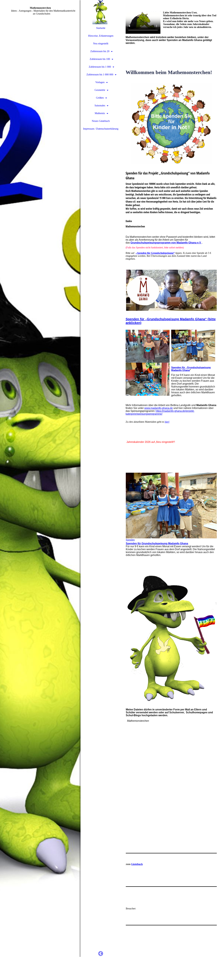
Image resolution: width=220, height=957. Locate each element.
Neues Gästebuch (101, 121)
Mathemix (100, 113)
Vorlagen (100, 82)
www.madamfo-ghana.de (158, 408)
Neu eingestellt (100, 43)
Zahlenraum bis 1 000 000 (99, 74)
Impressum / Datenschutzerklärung (100, 128)
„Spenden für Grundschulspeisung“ (155, 253)
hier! (167, 421)
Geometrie (100, 90)
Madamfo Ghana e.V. (189, 242)
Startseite (100, 28)
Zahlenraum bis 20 (99, 51)
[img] (40, 478)
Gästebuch (137, 864)
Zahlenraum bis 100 (100, 59)
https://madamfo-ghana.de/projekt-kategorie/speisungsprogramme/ (160, 412)
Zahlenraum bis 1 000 (100, 66)
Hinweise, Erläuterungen (100, 35)
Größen (100, 97)
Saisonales (100, 105)
